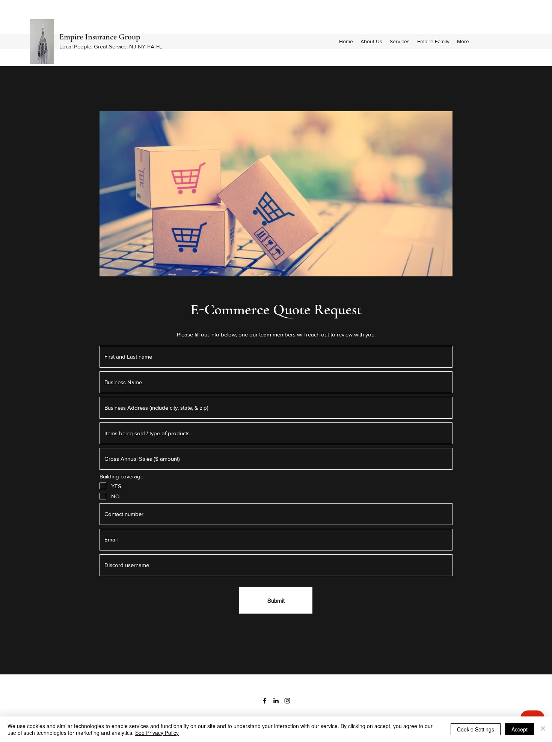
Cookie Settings (475, 729)
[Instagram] (287, 700)
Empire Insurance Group (99, 37)
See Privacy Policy (157, 732)
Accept (519, 729)
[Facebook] (264, 700)
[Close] (542, 729)
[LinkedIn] (276, 700)
